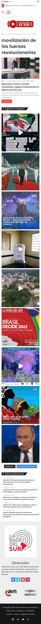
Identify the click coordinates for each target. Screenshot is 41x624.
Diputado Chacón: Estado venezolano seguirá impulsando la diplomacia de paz (20, 86)
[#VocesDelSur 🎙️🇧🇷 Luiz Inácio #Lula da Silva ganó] (20, 210)
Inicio (5, 34)
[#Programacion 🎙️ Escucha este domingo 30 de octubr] (20, 327)
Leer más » (6, 101)
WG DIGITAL (30, 611)
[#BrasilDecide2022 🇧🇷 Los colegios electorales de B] (20, 249)
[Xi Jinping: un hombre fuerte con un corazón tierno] (20, 171)
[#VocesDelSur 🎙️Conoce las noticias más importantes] (20, 132)
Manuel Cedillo (7, 81)
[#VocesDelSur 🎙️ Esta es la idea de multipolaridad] (20, 444)
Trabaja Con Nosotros (27, 614)
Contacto (9, 614)
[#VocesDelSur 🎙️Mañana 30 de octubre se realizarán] (20, 405)
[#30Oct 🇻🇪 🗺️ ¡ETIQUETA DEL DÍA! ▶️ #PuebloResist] (20, 288)
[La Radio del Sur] (8, 12)
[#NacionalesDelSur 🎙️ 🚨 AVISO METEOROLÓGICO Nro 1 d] (20, 366)
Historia (16, 614)
